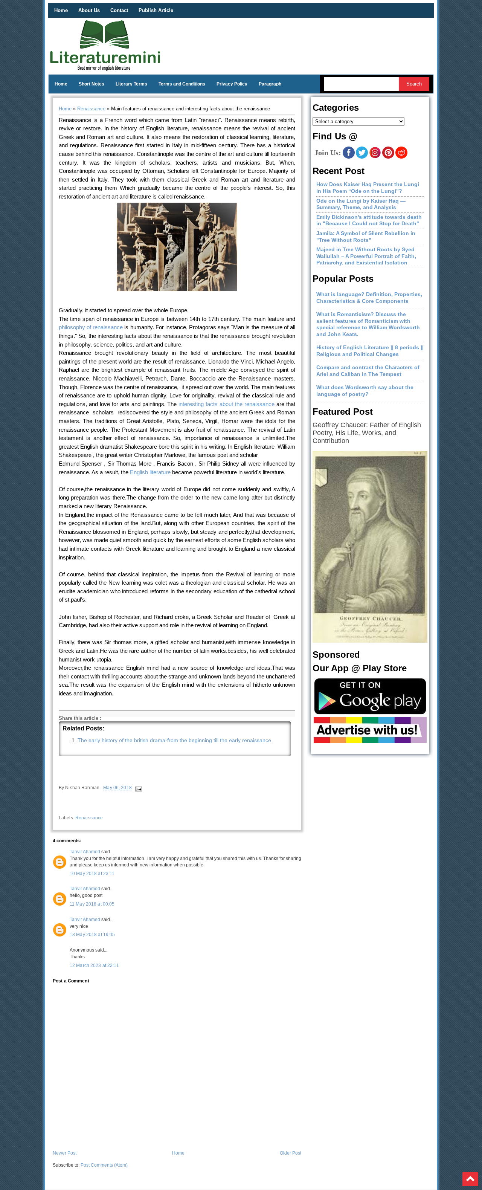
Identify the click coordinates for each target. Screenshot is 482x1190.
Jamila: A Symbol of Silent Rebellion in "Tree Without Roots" (365, 236)
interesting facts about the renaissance (226, 404)
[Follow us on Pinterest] (388, 157)
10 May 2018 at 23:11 (92, 873)
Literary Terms (131, 84)
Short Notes (91, 84)
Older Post (290, 1153)
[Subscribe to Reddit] (401, 157)
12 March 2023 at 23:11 (94, 965)
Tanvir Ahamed (85, 851)
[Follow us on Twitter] (362, 157)
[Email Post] (138, 788)
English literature (150, 472)
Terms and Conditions (182, 84)
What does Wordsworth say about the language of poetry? (364, 390)
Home (61, 10)
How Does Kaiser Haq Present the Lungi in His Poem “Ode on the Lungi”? (367, 187)
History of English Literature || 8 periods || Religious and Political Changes (370, 350)
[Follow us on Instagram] (375, 157)
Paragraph (270, 84)
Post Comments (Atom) (104, 1165)
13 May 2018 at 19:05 (92, 934)
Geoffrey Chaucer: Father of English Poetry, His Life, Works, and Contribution (367, 433)
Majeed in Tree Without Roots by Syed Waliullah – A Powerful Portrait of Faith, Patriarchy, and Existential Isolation (366, 256)
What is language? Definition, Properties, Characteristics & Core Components (369, 297)
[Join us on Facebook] (349, 157)
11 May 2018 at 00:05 (92, 904)
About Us (89, 10)
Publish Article (156, 10)
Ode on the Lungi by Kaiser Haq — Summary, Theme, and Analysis (361, 204)
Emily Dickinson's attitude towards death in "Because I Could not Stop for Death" (369, 220)
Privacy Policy (232, 84)
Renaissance (91, 109)
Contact (119, 10)
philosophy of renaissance (91, 327)
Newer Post (64, 1153)
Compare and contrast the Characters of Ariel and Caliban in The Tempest (367, 370)
